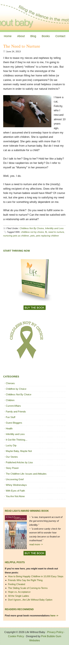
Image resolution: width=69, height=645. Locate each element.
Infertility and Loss (54, 228)
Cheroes (10, 383)
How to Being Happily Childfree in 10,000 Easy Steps (35, 576)
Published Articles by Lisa (19, 462)
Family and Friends (16, 411)
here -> (54, 615)
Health (9, 428)
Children (10, 400)
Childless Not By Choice (32, 228)
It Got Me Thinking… (16, 439)
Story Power (12, 468)
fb (46, 232)
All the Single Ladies (18, 595)
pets (32, 235)
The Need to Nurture (21, 46)
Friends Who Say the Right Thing (25, 580)
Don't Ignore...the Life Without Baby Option (30, 599)
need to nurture (56, 232)
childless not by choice (32, 232)
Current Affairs (13, 405)
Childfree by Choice (16, 388)
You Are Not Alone (15, 496)
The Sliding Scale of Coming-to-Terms (28, 588)
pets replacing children (47, 235)
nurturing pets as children (16, 235)
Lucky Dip (11, 445)
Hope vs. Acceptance (19, 591)
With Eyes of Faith (15, 490)
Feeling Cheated (16, 584)
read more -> (36, 544)
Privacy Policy (55, 632)
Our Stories (12, 456)
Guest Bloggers (14, 422)
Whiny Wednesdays (16, 485)
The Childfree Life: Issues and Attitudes (26, 473)
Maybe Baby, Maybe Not (19, 451)
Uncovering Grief (15, 479)
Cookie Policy (16, 636)
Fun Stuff (10, 417)
